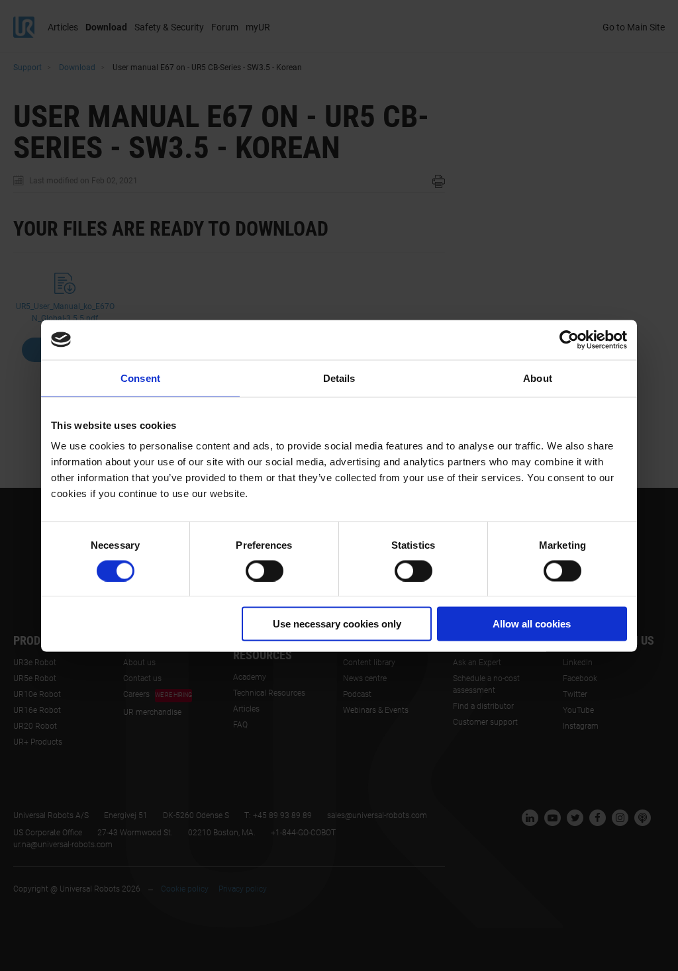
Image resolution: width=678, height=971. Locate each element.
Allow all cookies (532, 623)
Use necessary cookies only (337, 623)
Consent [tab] (140, 377)
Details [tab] (339, 377)
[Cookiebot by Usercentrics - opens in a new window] (569, 339)
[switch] (264, 570)
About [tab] (537, 377)
